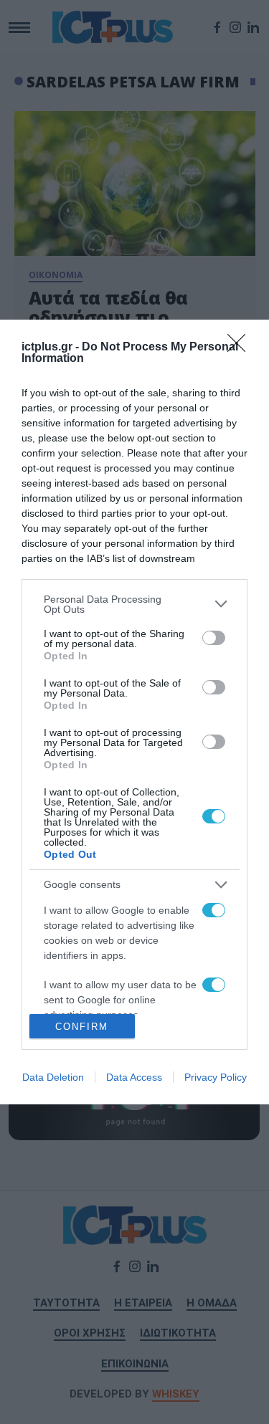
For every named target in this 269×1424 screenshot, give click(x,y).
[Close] (241, 347)
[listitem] (134, 604)
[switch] (213, 638)
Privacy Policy (215, 1077)
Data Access (134, 1077)
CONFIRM (81, 1026)
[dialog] (134, 712)
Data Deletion (53, 1077)
